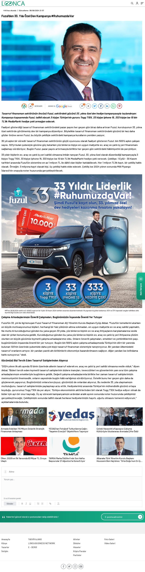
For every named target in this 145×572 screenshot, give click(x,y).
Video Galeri (109, 543)
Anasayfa (5, 539)
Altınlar (76, 539)
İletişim (4, 551)
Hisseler (77, 547)
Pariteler (77, 555)
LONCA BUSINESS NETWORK (41, 543)
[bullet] (42, 503)
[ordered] (38, 503)
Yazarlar (5, 547)
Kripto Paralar (79, 551)
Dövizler (77, 543)
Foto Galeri (109, 539)
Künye (4, 543)
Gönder (10, 503)
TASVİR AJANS (35, 539)
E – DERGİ (32, 547)
